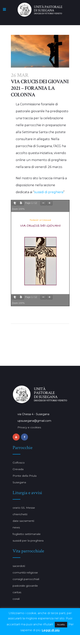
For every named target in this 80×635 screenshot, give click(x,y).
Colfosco (19, 462)
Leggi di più (51, 630)
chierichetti (20, 514)
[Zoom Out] (43, 203)
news (16, 527)
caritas (17, 592)
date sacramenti (23, 521)
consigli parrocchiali (26, 579)
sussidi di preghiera (48, 192)
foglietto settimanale (27, 534)
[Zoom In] (49, 203)
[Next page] (21, 203)
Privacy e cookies (29, 427)
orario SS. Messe (24, 507)
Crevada (18, 469)
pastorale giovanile (25, 585)
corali (16, 599)
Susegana (19, 482)
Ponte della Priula (25, 475)
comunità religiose (25, 572)
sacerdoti (19, 566)
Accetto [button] (61, 624)
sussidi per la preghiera (28, 540)
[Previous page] (15, 203)
